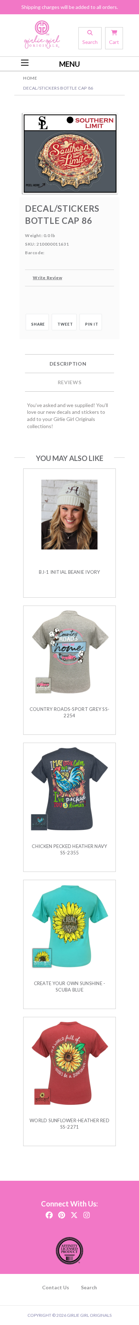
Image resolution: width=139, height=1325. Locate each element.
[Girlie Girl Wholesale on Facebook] (49, 1213)
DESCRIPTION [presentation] (68, 364)
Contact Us (55, 1287)
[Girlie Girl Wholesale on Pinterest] (62, 1213)
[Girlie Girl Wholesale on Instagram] (87, 1213)
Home (30, 78)
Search (89, 1287)
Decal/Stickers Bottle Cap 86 (58, 88)
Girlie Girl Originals (89, 1315)
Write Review (47, 277)
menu (69, 64)
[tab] (69, 364)
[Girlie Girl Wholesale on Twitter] (74, 1213)
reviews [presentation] (70, 382)
